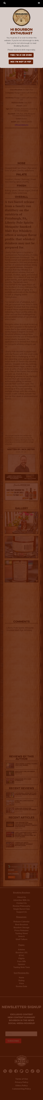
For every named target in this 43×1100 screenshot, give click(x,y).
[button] (39, 2)
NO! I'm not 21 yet (21, 62)
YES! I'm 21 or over (21, 55)
